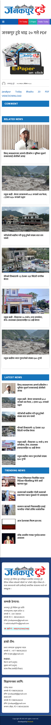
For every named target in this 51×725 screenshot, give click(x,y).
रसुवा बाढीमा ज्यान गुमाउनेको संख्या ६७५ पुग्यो (23, 358)
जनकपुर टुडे (10, 83)
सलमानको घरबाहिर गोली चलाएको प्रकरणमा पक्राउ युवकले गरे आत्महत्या (32, 494)
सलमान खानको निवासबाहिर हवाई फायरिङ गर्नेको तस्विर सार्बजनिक (31, 508)
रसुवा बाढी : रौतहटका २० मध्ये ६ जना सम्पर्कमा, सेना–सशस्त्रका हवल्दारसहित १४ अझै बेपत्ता (23, 319)
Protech (30, 721)
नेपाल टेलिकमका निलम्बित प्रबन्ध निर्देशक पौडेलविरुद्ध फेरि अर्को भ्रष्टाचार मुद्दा (30, 481)
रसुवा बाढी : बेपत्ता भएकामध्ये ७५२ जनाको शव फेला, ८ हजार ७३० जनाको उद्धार (25, 196)
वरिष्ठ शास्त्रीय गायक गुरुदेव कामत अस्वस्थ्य (31, 536)
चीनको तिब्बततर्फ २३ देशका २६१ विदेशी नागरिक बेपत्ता (24, 278)
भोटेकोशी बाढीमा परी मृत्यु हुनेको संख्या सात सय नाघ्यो (23, 237)
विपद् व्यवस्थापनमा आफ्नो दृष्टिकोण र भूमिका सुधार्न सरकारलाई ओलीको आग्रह (25, 155)
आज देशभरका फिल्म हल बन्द (29, 521)
